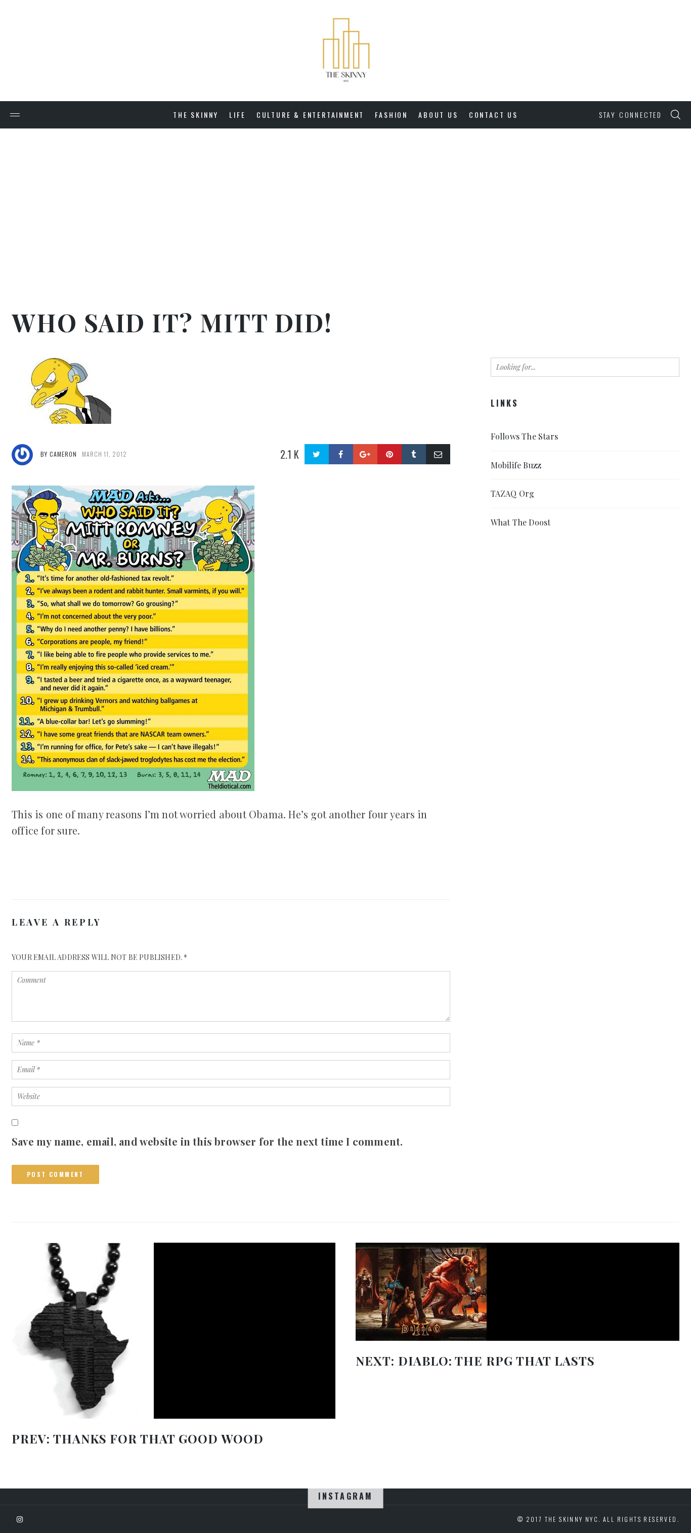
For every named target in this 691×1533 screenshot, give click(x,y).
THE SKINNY (196, 114)
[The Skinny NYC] (345, 8)
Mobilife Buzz (516, 465)
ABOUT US (438, 114)
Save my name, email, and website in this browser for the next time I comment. (207, 1141)
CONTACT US (493, 114)
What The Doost (521, 522)
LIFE (237, 114)
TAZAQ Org (513, 493)
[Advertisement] (345, 204)
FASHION (391, 114)
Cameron (63, 454)
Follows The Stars (524, 436)
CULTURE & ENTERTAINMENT (310, 114)
